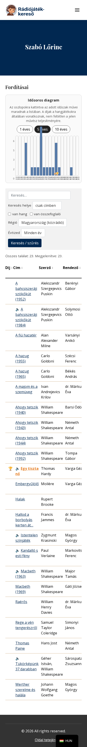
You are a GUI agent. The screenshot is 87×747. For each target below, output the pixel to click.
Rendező (72, 267)
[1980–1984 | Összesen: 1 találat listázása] (50, 171)
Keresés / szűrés (25, 243)
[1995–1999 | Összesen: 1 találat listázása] (59, 171)
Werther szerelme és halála (25, 689)
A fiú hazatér (26, 335)
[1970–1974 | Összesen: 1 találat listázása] (44, 171)
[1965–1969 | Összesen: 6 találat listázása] (41, 151)
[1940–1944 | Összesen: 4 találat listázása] (26, 159)
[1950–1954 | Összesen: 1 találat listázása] (32, 171)
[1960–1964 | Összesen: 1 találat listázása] (38, 171)
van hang (19, 214)
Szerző (46, 267)
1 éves (25, 129)
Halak (20, 499)
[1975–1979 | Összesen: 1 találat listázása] (47, 171)
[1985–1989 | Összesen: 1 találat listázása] (53, 171)
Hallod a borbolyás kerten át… (24, 520)
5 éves (42, 129)
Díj (9, 267)
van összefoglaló (47, 214)
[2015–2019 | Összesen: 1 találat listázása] (71, 171)
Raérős (21, 601)
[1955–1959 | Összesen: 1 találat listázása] (35, 171)
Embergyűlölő (27, 483)
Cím (18, 267)
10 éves (61, 129)
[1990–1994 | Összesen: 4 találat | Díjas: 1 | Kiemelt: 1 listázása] (56, 159)
